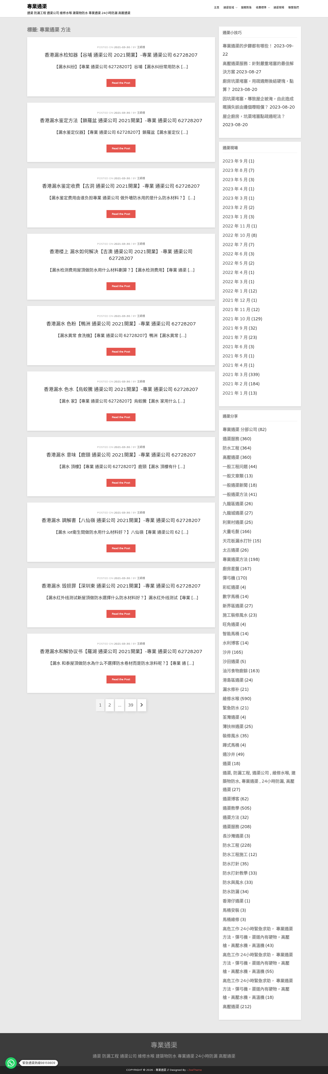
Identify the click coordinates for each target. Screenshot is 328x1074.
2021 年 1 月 (235, 393)
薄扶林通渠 (233, 726)
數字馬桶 (231, 596)
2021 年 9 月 (235, 328)
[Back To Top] (321, 1067)
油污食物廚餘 (235, 670)
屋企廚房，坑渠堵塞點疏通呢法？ (254, 116)
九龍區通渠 (233, 503)
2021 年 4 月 (235, 365)
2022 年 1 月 (235, 291)
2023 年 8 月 (235, 170)
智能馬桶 (231, 633)
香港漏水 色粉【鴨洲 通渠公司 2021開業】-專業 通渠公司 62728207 (121, 324)
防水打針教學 (235, 873)
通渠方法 (231, 817)
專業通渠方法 (235, 559)
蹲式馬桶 (231, 745)
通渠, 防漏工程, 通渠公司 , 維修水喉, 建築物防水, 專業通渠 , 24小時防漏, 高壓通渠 (259, 781)
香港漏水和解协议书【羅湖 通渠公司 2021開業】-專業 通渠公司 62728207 (121, 651)
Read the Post (124, 84)
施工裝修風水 (235, 615)
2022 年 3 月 (235, 281)
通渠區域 (228, 7)
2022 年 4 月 (235, 272)
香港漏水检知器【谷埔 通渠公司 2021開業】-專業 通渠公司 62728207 (121, 55)
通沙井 (229, 754)
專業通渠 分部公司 (240, 429)
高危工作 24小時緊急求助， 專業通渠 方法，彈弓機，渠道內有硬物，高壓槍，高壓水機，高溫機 (258, 937)
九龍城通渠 (233, 513)
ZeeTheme (195, 1070)
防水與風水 (233, 882)
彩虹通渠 (231, 587)
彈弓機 (229, 578)
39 (132, 705)
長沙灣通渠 (233, 836)
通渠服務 (231, 438)
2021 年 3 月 (235, 374)
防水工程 (231, 448)
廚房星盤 (231, 568)
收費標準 (261, 7)
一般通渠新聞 (235, 485)
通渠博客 (231, 799)
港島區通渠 (233, 680)
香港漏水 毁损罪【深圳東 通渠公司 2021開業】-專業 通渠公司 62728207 (121, 586)
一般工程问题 (235, 466)
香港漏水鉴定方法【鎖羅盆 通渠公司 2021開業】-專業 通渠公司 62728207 (121, 121)
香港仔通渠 (233, 901)
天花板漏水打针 (237, 541)
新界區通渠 (233, 605)
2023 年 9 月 (235, 161)
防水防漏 (231, 891)
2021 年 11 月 (236, 309)
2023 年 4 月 (235, 189)
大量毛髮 (231, 531)
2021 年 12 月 (236, 300)
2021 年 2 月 (235, 383)
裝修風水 (231, 735)
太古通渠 (231, 550)
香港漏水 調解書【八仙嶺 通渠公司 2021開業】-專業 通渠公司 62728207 (121, 520)
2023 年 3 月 (235, 198)
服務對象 (246, 7)
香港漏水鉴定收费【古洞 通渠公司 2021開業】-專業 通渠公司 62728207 (121, 186)
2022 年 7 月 (235, 244)
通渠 (227, 763)
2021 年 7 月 (235, 337)
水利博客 (231, 643)
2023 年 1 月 (235, 216)
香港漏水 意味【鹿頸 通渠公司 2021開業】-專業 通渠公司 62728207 (121, 455)
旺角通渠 (231, 624)
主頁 (216, 7)
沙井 (227, 652)
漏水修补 (231, 689)
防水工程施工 (235, 854)
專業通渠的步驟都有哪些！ (248, 46)
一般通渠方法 (235, 494)
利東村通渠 (233, 522)
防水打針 (231, 863)
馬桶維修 (231, 919)
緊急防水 (231, 708)
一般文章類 (233, 476)
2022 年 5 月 (235, 263)
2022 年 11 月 (236, 226)
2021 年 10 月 (236, 319)
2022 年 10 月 (236, 235)
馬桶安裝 (231, 910)
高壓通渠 (231, 457)
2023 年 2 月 (235, 207)
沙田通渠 (231, 661)
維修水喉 (231, 698)
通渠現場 (279, 7)
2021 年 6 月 (235, 346)
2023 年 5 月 (235, 179)
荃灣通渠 (231, 717)
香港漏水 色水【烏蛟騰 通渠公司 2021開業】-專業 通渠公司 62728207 (121, 389)
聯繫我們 (293, 7)
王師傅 (141, 47)
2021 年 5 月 (235, 356)
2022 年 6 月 (235, 254)
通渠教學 (231, 808)
